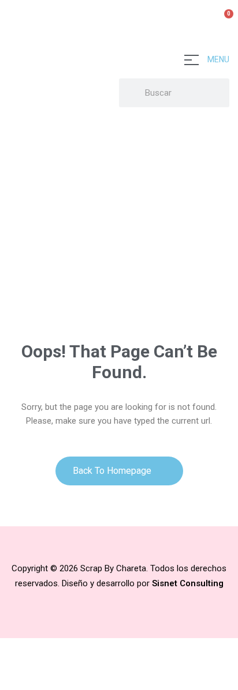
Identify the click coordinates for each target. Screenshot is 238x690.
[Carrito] (223, 20)
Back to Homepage (113, 470)
